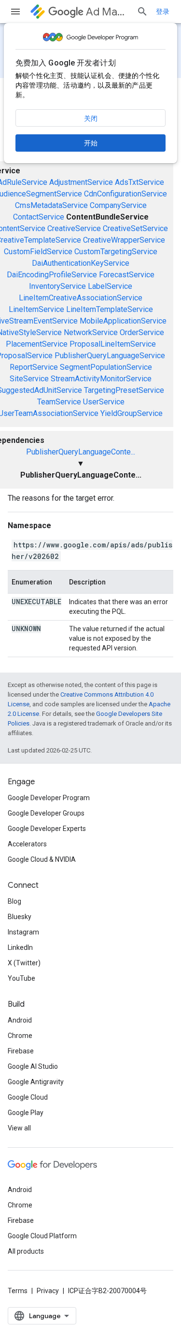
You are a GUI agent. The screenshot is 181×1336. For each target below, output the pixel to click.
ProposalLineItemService (113, 344)
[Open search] (142, 11)
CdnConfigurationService (125, 193)
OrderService (142, 332)
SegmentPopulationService (106, 367)
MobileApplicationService (123, 320)
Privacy (48, 1291)
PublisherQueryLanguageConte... (80, 451)
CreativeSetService (135, 228)
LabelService (110, 286)
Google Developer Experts (47, 828)
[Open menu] (15, 11)
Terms (18, 1291)
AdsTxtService (139, 182)
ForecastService (126, 274)
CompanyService (118, 205)
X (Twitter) (24, 963)
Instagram (23, 932)
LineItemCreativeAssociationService (80, 297)
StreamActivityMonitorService (101, 378)
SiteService (29, 378)
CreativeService (74, 228)
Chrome (20, 1035)
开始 (90, 143)
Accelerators (27, 844)
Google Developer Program (49, 798)
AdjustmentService (81, 182)
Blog (14, 901)
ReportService (34, 367)
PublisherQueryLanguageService (110, 355)
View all (19, 1128)
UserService (104, 401)
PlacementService (37, 344)
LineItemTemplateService (109, 309)
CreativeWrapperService (124, 240)
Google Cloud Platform (42, 1236)
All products (26, 1251)
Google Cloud (28, 1097)
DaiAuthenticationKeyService (80, 263)
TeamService (59, 401)
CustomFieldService (38, 251)
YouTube (21, 978)
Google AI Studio (33, 1066)
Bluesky (19, 917)
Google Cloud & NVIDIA (42, 859)
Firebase (21, 1051)
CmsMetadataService (51, 205)
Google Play (25, 1112)
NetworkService (91, 332)
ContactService (38, 216)
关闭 (90, 118)
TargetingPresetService (124, 390)
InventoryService (57, 286)
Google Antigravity (36, 1082)
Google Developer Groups (46, 813)
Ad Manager (107, 11)
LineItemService (36, 309)
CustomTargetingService (115, 251)
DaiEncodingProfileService (52, 274)
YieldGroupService (131, 413)
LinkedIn (20, 947)
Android (20, 1020)
